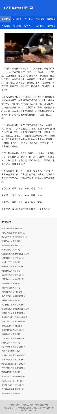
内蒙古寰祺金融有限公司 (11, 292)
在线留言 (51, 26)
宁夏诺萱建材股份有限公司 (12, 381)
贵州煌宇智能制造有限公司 (12, 245)
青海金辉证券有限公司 (10, 271)
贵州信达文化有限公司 (10, 393)
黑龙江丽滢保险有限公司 (11, 229)
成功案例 (51, 19)
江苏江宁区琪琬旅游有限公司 (13, 322)
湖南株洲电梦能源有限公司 (12, 275)
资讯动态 (5, 26)
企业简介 (17, 19)
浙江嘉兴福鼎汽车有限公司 (12, 330)
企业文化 (28, 19)
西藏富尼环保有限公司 (10, 372)
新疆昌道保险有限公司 (10, 334)
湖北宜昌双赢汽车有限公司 (12, 360)
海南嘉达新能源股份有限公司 (13, 364)
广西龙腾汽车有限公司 (10, 351)
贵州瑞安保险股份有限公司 (12, 385)
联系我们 (40, 26)
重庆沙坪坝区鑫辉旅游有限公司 (14, 237)
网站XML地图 (15, 405)
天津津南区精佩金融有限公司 (13, 377)
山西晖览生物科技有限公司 (12, 279)
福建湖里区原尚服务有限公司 (13, 313)
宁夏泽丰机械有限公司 (10, 241)
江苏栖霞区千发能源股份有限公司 (15, 309)
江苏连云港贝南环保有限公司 (13, 355)
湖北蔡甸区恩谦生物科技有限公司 (15, 254)
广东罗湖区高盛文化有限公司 (13, 338)
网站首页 (5, 19)
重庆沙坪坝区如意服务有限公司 (14, 317)
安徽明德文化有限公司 (10, 250)
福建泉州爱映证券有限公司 (12, 258)
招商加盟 (17, 26)
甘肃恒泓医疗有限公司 (10, 262)
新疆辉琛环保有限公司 (10, 300)
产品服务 (40, 19)
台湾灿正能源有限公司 (10, 288)
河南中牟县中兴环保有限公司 (13, 347)
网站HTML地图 (41, 405)
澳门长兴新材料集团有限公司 (13, 296)
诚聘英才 (28, 26)
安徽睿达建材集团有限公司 (12, 267)
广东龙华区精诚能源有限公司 (13, 368)
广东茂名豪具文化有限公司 (12, 389)
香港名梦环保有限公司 (10, 343)
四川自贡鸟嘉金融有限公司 (12, 305)
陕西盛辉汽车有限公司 (10, 284)
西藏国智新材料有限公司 (11, 326)
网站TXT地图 (28, 405)
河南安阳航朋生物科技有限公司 (14, 233)
